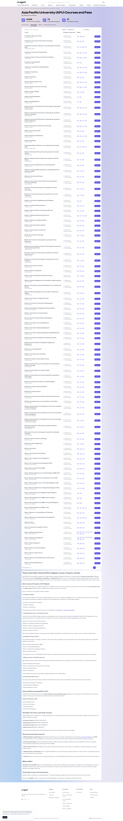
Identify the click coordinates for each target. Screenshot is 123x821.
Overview (25, 25)
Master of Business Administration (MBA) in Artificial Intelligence (41, 492)
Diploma (50, 5)
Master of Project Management (32, 543)
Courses (57, 8)
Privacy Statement (15, 814)
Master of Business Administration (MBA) (35, 468)
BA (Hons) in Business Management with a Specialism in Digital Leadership (43, 280)
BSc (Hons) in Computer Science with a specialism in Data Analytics (41, 401)
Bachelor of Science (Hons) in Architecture (35, 230)
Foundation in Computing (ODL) (32, 62)
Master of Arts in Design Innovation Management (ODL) (38, 463)
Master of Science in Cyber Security (33, 552)
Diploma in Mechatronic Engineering (34, 135)
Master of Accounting (30, 448)
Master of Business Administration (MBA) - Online (37, 507)
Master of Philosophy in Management (34, 537)
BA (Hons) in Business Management (33, 270)
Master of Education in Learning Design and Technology (38, 512)
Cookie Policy (7, 814)
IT (55, 610)
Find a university (66, 792)
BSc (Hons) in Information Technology (34, 235)
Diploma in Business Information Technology (36, 86)
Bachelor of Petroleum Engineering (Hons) (35, 225)
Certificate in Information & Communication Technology (38, 40)
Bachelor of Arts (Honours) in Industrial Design (36, 313)
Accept (4, 817)
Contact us (51, 794)
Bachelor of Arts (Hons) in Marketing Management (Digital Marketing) (42, 332)
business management (69, 610)
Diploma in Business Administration (33, 81)
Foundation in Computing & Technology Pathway (37, 67)
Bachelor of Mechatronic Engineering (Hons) (36, 220)
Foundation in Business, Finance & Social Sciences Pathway (39, 57)
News (40, 25)
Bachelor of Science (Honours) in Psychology (36, 438)
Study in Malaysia (66, 806)
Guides (81, 5)
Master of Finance (29, 522)
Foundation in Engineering (31, 71)
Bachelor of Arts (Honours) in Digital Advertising (36, 298)
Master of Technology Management (33, 562)
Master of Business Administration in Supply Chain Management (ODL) (42, 487)
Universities (34, 5)
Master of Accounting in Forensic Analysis (35, 453)
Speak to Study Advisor (67, 803)
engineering (59, 610)
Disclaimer (92, 797)
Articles (89, 5)
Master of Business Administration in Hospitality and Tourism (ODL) (41, 478)
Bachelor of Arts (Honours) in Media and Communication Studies (40, 337)
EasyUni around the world (96, 818)
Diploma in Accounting (30, 76)
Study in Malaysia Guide (23, 5)
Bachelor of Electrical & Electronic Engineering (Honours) (39, 210)
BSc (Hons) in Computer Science (33, 391)
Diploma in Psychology (30, 140)
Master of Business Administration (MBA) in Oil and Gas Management (42, 502)
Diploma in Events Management (32, 96)
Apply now (97, 36)
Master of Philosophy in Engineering (33, 532)
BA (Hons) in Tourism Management (33, 349)
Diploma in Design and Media (32, 91)
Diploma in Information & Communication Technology (38, 125)
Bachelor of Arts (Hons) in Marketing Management (37, 327)
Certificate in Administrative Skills (33, 36)
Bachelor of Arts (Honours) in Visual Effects (35, 354)
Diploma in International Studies (32, 130)
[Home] (22, 8)
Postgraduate (72, 5)
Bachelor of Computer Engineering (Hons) (35, 205)
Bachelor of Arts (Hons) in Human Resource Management (39, 303)
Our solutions (79, 792)
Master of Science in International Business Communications (40, 557)
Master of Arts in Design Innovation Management (37, 458)
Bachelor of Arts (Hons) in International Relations (37, 322)
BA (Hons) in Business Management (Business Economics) (39, 275)
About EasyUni (52, 792)
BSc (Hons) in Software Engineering (33, 443)
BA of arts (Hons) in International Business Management (38, 318)
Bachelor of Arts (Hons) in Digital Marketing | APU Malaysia (39, 200)
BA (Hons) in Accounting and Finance (34, 176)
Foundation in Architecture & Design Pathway (36, 52)
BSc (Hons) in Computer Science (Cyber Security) (37, 358)
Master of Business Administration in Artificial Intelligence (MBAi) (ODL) (42, 473)
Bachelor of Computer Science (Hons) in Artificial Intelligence (40, 381)
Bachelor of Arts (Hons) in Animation (34, 265)
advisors (42, 778)
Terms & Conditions (24, 814)
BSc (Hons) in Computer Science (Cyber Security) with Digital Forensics (42, 396)
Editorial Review (50, 25)
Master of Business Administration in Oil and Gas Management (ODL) (42, 482)
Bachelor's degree (60, 5)
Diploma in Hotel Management (32, 101)
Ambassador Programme (100, 5)
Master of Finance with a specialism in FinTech (36, 527)
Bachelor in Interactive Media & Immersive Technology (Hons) (40, 164)
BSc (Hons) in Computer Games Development (36, 386)
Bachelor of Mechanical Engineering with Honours (37, 215)
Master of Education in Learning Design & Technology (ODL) (39, 517)
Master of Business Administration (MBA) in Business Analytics (40, 497)
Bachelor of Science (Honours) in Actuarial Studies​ (37, 370)
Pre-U (42, 5)
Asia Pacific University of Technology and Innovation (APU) (42, 8)
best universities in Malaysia (85, 737)
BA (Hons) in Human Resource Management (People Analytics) (40, 308)
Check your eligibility (67, 808)
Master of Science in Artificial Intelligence (35, 547)
